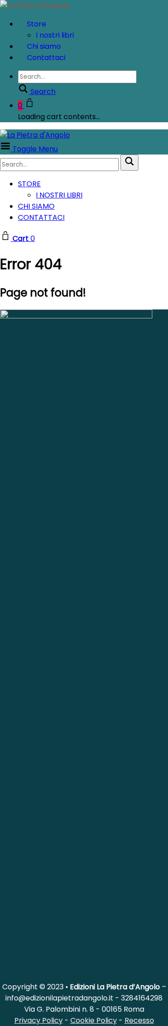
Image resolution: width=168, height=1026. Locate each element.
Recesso (139, 1020)
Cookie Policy (93, 1020)
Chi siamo (36, 206)
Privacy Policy (38, 1020)
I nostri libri (59, 195)
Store (36, 24)
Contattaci (46, 57)
